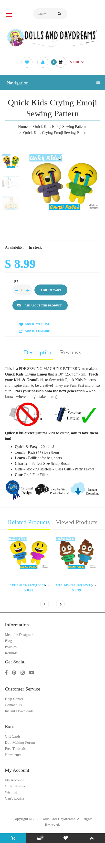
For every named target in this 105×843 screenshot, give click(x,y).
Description (38, 352)
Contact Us (13, 705)
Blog (8, 641)
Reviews (70, 352)
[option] (64, 182)
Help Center (14, 699)
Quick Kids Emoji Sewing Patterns (60, 126)
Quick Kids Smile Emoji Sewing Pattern (32, 585)
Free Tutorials (15, 749)
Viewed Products (76, 522)
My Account (14, 780)
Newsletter (13, 755)
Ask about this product (43, 305)
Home (23, 126)
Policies (11, 647)
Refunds (11, 653)
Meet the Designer (19, 635)
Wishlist (11, 792)
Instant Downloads (19, 711)
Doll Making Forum (20, 742)
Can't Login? (14, 798)
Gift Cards (13, 736)
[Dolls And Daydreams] (52, 46)
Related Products (29, 522)
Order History (15, 786)
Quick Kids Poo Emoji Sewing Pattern (78, 585)
